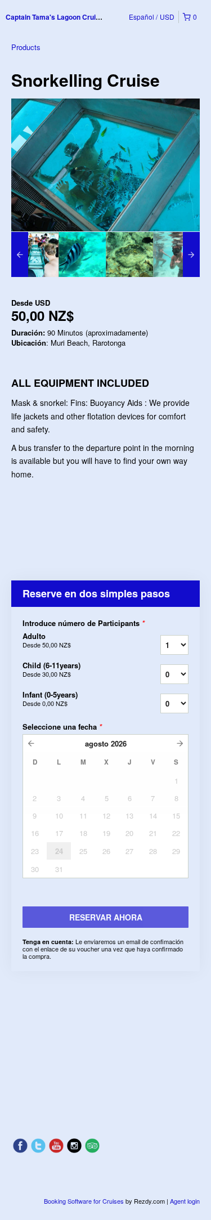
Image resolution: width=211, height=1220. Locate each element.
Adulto (47, 640)
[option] (35, 254)
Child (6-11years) (51, 669)
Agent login (185, 1200)
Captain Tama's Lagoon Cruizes (56, 17)
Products (26, 47)
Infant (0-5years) (50, 699)
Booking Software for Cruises (84, 1200)
